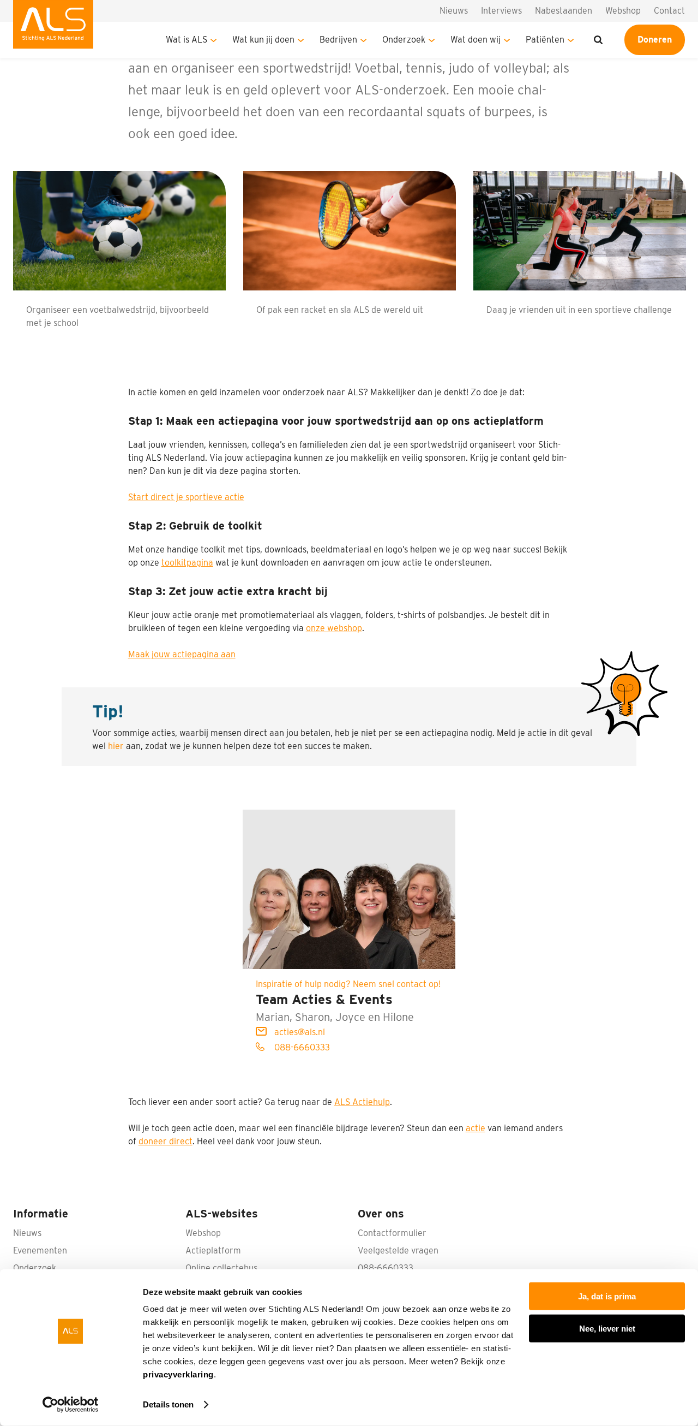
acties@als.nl (298, 1032)
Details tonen (168, 1404)
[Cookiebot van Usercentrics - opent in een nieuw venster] (70, 1405)
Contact (669, 10)
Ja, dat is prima (607, 1296)
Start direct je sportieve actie (186, 497)
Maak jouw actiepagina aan (182, 654)
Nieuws (454, 10)
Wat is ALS (186, 39)
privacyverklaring (178, 1374)
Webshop (623, 10)
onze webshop (334, 628)
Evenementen (40, 1250)
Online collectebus (221, 1268)
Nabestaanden (563, 10)
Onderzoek (403, 39)
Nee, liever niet (607, 1328)
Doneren (654, 39)
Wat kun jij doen (263, 39)
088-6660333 (301, 1047)
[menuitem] (53, 29)
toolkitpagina (187, 562)
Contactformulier (392, 1233)
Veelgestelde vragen (398, 1250)
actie (475, 1128)
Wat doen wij (475, 39)
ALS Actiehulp (362, 1102)
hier (116, 746)
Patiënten (545, 39)
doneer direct (165, 1141)
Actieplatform (213, 1250)
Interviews (501, 10)
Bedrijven (338, 39)
